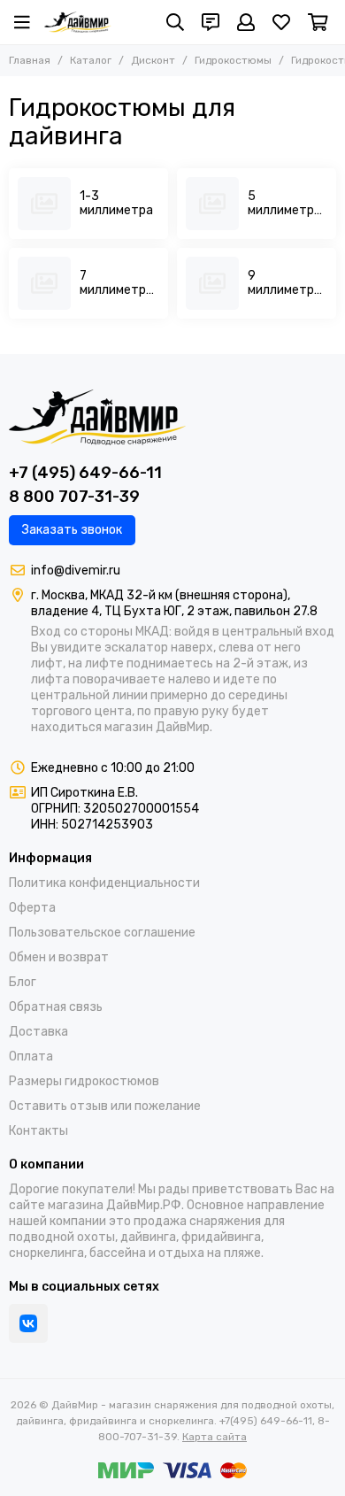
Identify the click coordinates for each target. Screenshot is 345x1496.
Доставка (38, 1031)
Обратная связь (56, 1006)
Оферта (32, 907)
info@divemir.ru (75, 570)
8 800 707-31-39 (74, 496)
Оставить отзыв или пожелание (105, 1106)
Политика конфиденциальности (104, 883)
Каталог (90, 60)
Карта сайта (214, 1436)
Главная (29, 60)
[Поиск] (175, 22)
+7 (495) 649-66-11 (85, 472)
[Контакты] (210, 22)
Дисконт (153, 60)
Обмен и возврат (59, 957)
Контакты (38, 1130)
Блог (22, 982)
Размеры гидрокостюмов (84, 1081)
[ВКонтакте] (28, 1323)
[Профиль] (246, 22)
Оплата (31, 1056)
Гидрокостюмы (233, 60)
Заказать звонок (72, 529)
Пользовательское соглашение (102, 932)
